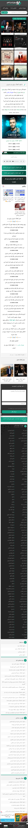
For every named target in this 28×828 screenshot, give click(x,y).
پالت (25, 476)
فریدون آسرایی (23, 573)
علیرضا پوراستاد (11, 558)
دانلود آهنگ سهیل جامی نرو (18, 664)
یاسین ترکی (11, 634)
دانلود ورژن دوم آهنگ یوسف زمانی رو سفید (15, 676)
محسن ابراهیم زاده (10, 588)
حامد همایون (23, 484)
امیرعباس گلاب (23, 458)
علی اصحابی (11, 542)
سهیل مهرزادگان (23, 525)
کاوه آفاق (12, 576)
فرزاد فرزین (24, 571)
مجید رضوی (24, 588)
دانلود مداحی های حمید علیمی (18, 730)
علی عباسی (11, 550)
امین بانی (12, 458)
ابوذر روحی (12, 435)
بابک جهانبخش (11, 466)
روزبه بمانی (24, 514)
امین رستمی (11, 461)
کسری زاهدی (23, 578)
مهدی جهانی (23, 614)
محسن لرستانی (11, 591)
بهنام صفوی (24, 474)
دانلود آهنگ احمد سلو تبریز (19, 788)
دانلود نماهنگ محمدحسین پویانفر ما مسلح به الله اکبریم (13, 683)
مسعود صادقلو (23, 609)
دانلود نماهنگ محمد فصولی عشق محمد (16, 700)
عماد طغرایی (11, 565)
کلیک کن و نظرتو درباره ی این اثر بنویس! (13, 180)
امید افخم (24, 448)
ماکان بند (12, 581)
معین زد (24, 611)
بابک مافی (24, 468)
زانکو (25, 517)
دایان (13, 497)
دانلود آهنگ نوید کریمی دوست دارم (16, 703)
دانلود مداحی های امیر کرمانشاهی (17, 721)
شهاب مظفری (11, 537)
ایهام (13, 463)
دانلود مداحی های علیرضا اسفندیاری (17, 755)
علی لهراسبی (11, 553)
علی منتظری (23, 555)
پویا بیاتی (12, 479)
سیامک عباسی (23, 527)
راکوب (13, 502)
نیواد (25, 632)
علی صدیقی (24, 550)
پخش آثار (5, 8)
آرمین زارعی (24, 433)
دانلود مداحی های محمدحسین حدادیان (16, 764)
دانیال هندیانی (23, 497)
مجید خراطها (11, 586)
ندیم (25, 629)
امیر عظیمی (24, 456)
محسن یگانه (23, 593)
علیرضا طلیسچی (10, 560)
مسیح (12, 609)
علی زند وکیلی (11, 548)
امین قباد (24, 463)
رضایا (13, 512)
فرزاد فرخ (12, 568)
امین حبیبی (24, 461)
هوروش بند (24, 634)
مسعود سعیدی (11, 606)
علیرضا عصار (24, 563)
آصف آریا (24, 435)
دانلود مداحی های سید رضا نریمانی (17, 749)
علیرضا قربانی (11, 563)
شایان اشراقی (11, 535)
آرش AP (24, 430)
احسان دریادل (11, 438)
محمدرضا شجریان (23, 601)
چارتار (25, 481)
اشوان (25, 443)
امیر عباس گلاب (10, 453)
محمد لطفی (11, 596)
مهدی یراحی (24, 616)
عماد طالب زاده (23, 565)
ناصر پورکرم (24, 627)
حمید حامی (24, 491)
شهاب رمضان (23, 537)
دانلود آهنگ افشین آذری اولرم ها (17, 667)
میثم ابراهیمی (11, 622)
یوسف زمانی (11, 637)
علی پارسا (12, 545)
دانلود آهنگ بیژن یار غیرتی (14, 85)
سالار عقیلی (24, 519)
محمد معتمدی (23, 599)
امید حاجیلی (23, 451)
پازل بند (12, 474)
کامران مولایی (23, 576)
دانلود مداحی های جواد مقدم (18, 727)
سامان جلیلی (11, 519)
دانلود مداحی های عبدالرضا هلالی (17, 752)
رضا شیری (12, 507)
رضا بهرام (24, 507)
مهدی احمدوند (11, 611)
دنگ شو (24, 499)
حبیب (25, 486)
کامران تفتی (11, 573)
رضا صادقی (24, 509)
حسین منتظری (11, 489)
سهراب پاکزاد (11, 522)
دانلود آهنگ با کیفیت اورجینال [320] (12, 167)
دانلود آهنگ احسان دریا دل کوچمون (17, 782)
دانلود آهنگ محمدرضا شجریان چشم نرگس (15, 811)
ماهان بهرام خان (23, 583)
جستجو (5, 12)
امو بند (25, 445)
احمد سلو (12, 440)
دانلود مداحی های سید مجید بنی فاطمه (16, 745)
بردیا (13, 468)
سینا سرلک (24, 532)
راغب (25, 502)
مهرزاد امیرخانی (10, 619)
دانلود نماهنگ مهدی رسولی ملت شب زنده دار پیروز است (14, 693)
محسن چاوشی (23, 591)
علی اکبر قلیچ (23, 545)
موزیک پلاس (14, 3)
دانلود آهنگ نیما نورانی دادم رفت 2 (17, 706)
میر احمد (24, 624)
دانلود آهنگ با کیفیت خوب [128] (12, 173)
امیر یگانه (12, 456)
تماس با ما (13, 8)
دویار (13, 499)
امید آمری (12, 445)
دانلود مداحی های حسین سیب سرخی (16, 736)
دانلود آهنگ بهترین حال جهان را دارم (16, 799)
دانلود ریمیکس (21, 652)
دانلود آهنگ (12, 320)
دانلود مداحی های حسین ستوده (17, 733)
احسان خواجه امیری (22, 438)
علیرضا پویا (24, 560)
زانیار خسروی (11, 517)
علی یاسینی (11, 555)
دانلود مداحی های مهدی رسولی (18, 767)
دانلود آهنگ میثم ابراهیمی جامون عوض (15, 785)
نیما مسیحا (11, 629)
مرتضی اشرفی (23, 604)
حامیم (12, 484)
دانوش (12, 494)
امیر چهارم (12, 451)
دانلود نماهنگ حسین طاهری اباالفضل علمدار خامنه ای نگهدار (13, 688)
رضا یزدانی (24, 512)
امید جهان (12, 448)
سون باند (12, 525)
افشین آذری (11, 443)
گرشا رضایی (11, 578)
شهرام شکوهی (23, 540)
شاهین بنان (24, 535)
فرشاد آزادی (11, 571)
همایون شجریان (11, 632)
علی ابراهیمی (23, 542)
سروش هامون (23, 522)
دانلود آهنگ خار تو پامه (19, 808)
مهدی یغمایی (11, 616)
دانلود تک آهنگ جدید (19, 354)
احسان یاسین (23, 440)
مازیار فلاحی (24, 581)
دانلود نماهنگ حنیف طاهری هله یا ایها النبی (15, 679)
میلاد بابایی (11, 624)
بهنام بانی (12, 471)
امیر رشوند (24, 453)
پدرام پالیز (12, 476)
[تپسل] (2, 152)
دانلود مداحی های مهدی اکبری (18, 770)
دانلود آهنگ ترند (21, 646)
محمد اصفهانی (11, 593)
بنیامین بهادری (23, 471)
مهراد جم (24, 619)
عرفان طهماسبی (11, 540)
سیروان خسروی (11, 527)
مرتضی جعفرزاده (23, 606)
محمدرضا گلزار (11, 601)
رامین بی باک (23, 504)
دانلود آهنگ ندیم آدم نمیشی (18, 673)
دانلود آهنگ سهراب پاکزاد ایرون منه (17, 709)
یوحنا (25, 637)
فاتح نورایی (24, 568)
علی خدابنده (23, 548)
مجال (13, 583)
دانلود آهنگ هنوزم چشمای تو (18, 805)
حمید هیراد (24, 494)
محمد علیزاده (23, 596)
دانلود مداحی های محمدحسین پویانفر (16, 758)
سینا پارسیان (23, 530)
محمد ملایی (11, 599)
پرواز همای (24, 479)
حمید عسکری (11, 491)
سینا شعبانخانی (10, 532)
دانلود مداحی (22, 655)
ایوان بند (24, 466)
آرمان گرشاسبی (11, 430)
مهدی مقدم (11, 614)
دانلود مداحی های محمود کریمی (17, 761)
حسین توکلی (23, 489)
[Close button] (27, 823)
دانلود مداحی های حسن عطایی (18, 742)
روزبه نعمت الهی (10, 514)
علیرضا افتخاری (23, 558)
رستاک (12, 504)
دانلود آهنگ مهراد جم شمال (18, 791)
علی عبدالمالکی (23, 553)
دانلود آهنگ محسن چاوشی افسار (17, 802)
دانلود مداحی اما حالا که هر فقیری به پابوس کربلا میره (14, 795)
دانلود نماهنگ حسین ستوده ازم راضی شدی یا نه (14, 697)
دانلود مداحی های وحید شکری (18, 773)
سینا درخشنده (11, 530)
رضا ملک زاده (11, 509)
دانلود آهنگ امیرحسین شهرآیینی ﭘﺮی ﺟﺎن (15, 712)
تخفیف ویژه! (7, 820)
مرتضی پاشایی (11, 604)
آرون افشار (12, 433)
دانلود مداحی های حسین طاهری (17, 739)
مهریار (25, 622)
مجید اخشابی (23, 586)
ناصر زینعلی (11, 627)
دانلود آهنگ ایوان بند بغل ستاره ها (17, 670)
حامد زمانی (11, 481)
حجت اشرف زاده (10, 486)
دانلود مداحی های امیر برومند (18, 724)
